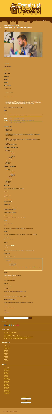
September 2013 (7, 369)
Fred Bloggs (6, 120)
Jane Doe (5, 118)
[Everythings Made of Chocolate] (26, 17)
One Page (6, 357)
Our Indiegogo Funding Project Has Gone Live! (12, 335)
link (11, 201)
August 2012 (6, 382)
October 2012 (6, 381)
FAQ (23, 188)
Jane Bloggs (6, 122)
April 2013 (6, 376)
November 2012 (7, 379)
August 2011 (6, 388)
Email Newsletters (24, 403)
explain (13, 144)
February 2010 (6, 393)
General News (6, 348)
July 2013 (6, 372)
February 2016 (6, 367)
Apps (5, 345)
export (8, 312)
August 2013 (6, 370)
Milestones (6, 356)
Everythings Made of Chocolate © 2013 (10, 411)
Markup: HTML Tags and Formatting (18, 28)
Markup (5, 354)
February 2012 (6, 385)
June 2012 (6, 384)
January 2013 (6, 378)
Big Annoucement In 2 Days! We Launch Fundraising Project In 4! (15, 338)
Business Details (7, 347)
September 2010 (7, 391)
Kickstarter (6, 351)
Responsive (6, 360)
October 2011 (6, 387)
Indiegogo (6, 350)
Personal (5, 359)
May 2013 (6, 375)
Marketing (6, 353)
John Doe (5, 115)
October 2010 (6, 390)
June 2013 (6, 373)
